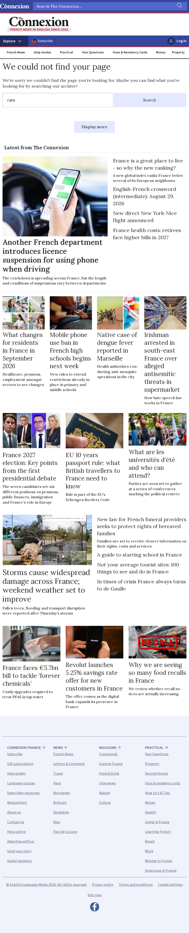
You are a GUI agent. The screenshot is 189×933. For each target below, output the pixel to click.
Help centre (16, 831)
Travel (58, 773)
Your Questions (93, 52)
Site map (95, 895)
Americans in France (161, 870)
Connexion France (24, 747)
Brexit (150, 841)
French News (16, 52)
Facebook (94, 908)
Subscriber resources (23, 792)
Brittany (60, 802)
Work (149, 851)
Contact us (15, 822)
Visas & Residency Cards (130, 52)
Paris (57, 783)
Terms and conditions (136, 884)
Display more (94, 126)
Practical (66, 52)
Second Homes (156, 773)
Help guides (16, 773)
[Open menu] (14, 41)
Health (150, 812)
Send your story (19, 851)
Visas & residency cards (162, 783)
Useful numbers (19, 860)
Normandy (61, 792)
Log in (181, 40)
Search (149, 100)
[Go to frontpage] (39, 24)
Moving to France (158, 860)
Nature (104, 792)
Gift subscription (20, 763)
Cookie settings (170, 884)
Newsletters (17, 802)
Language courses (21, 783)
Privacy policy (102, 884)
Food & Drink (109, 773)
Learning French (158, 831)
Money (160, 52)
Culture (105, 802)
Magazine (107, 747)
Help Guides (42, 52)
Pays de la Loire (65, 831)
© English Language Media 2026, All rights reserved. (46, 884)
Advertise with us (20, 841)
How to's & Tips (157, 792)
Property (178, 52)
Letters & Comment (69, 763)
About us (14, 812)
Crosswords (108, 754)
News (58, 747)
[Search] (179, 6)
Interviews (107, 783)
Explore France (111, 763)
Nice (56, 822)
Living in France (157, 822)
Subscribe (45, 40)
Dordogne (61, 812)
